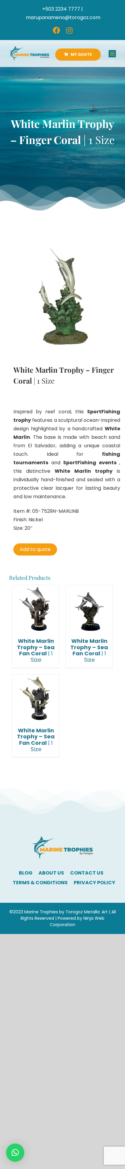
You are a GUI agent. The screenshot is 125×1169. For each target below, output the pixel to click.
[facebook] (56, 30)
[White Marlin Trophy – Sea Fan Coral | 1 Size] (35, 608)
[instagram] (69, 30)
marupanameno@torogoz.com (63, 17)
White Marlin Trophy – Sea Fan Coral (36, 650)
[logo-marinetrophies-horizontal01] (29, 48)
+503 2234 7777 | (62, 8)
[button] (15, 1153)
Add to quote (35, 549)
